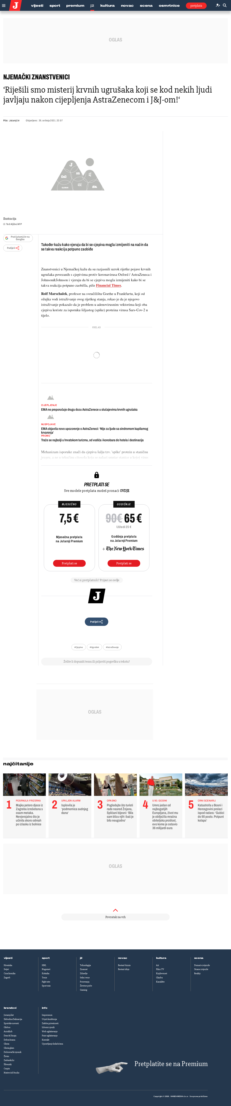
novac (122, 958)
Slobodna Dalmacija (13, 1019)
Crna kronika (9, 973)
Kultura (107, 5)
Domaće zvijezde (202, 965)
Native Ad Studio (11, 1072)
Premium (75, 5)
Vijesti (37, 5)
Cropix (7, 1068)
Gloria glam (9, 1048)
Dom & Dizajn (10, 1035)
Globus (7, 1027)
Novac (127, 5)
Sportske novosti (11, 1023)
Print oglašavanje (50, 1035)
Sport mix (46, 985)
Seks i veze (85, 977)
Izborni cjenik (48, 1027)
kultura (161, 958)
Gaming (83, 989)
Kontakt (45, 1039)
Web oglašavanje (50, 1031)
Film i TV (160, 969)
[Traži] (224, 5)
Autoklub (8, 1031)
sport (46, 958)
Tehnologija (85, 965)
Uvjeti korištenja (49, 1019)
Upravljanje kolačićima (52, 1043)
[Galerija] (77, 173)
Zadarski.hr (9, 1060)
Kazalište (160, 981)
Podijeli (11, 248)
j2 (81, 958)
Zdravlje (84, 973)
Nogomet (46, 969)
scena (199, 958)
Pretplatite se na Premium (171, 1063)
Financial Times (108, 285)
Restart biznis (124, 965)
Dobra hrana (9, 1039)
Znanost (84, 969)
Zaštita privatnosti (50, 1023)
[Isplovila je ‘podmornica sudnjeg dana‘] (70, 785)
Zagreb (7, 977)
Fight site (46, 981)
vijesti (8, 958)
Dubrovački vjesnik (12, 1052)
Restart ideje (123, 969)
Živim (6, 1056)
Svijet (6, 969)
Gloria (6, 1043)
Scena (146, 5)
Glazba (159, 977)
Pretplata (196, 6)
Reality (197, 973)
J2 (92, 5)
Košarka (45, 973)
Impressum (47, 1015)
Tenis (44, 977)
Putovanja (84, 981)
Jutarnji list (9, 1015)
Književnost (161, 973)
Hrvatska (8, 965)
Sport (54, 5)
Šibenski (8, 1064)
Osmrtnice (169, 5)
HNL (44, 965)
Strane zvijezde (201, 969)
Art (157, 965)
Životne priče (86, 985)
